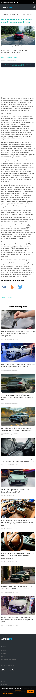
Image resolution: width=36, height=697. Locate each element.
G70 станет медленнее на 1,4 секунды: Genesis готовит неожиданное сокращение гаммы (17, 397)
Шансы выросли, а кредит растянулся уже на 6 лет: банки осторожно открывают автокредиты (18, 333)
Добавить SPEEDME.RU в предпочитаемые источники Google (18, 64)
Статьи (3, 653)
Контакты (4, 684)
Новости (4, 651)
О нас (3, 681)
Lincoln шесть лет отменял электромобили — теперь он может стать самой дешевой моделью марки (17, 556)
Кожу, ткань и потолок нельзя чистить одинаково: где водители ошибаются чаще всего (17, 522)
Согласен (30, 691)
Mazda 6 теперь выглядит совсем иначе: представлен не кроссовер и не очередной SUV (17, 619)
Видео (3, 656)
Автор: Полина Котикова (9, 57)
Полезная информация (8, 659)
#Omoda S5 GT (6, 298)
